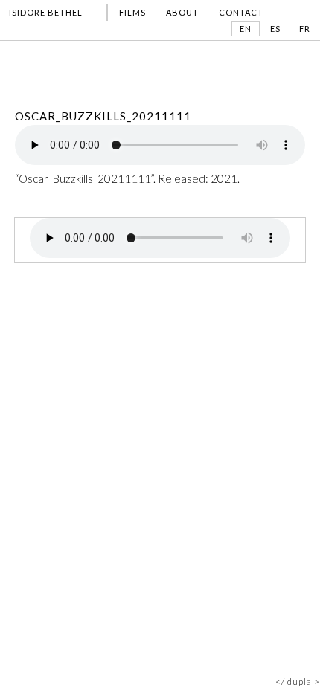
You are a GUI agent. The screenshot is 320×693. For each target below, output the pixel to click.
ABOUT (182, 12)
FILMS (132, 12)
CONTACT (241, 12)
